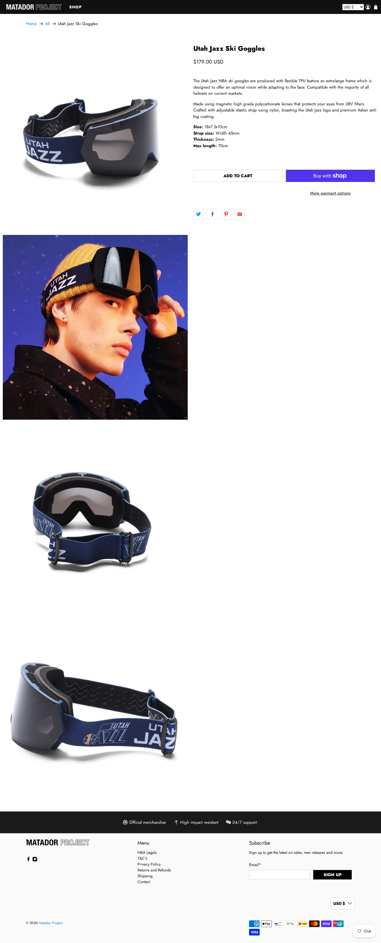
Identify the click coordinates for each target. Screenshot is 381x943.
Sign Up (333, 875)
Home (31, 24)
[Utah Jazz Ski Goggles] (95, 137)
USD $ (339, 903)
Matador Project (50, 922)
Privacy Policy (149, 864)
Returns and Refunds (154, 870)
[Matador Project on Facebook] (28, 860)
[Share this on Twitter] (198, 214)
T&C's (142, 858)
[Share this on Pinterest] (226, 214)
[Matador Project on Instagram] (34, 860)
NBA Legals (147, 852)
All (47, 24)
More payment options (330, 193)
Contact (144, 881)
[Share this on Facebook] (212, 214)
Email (255, 865)
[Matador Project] (34, 7)
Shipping (145, 876)
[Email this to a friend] (240, 214)
